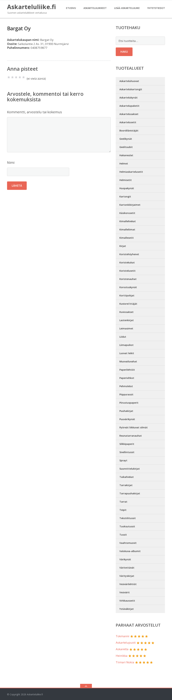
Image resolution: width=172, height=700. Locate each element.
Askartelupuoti (126, 642)
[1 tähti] (8, 77)
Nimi (10, 162)
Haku (124, 52)
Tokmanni (122, 636)
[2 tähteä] (12, 77)
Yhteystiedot (156, 8)
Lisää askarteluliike (127, 8)
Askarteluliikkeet (95, 8)
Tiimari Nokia (125, 662)
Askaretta (122, 649)
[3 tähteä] (16, 77)
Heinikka (121, 656)
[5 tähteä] (23, 77)
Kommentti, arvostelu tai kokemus (34, 112)
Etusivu (71, 8)
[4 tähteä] (20, 77)
